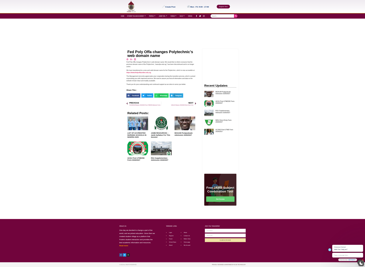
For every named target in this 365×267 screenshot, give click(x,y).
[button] (361, 263)
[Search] (236, 16)
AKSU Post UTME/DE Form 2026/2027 (136, 159)
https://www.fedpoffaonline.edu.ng (138, 72)
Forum (173, 16)
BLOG (181, 16)
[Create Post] (163, 6)
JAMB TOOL (162, 16)
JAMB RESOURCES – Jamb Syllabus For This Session (160, 135)
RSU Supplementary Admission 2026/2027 (159, 159)
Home (122, 16)
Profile (151, 16)
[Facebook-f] (196, 16)
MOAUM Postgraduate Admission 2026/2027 (184, 134)
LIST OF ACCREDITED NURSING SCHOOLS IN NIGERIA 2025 (136, 135)
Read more (123, 246)
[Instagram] (204, 16)
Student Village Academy (135, 16)
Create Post (170, 7)
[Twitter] (200, 16)
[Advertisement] (182, 33)
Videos (190, 16)
